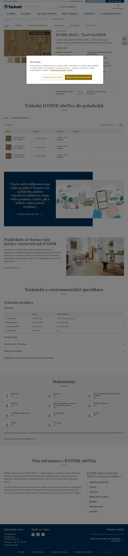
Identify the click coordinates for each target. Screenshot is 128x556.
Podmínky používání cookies (61, 70)
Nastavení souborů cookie (52, 77)
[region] (64, 70)
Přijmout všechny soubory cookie (78, 77)
